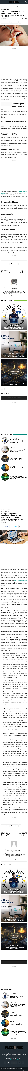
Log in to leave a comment (14, 397)
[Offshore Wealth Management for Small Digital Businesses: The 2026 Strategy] (5, 477)
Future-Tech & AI (13, 466)
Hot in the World (14, 6)
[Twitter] (23, 1063)
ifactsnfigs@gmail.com (14, 1059)
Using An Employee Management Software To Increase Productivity (21, 272)
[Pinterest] (15, 1063)
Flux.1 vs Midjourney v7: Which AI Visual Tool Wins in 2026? (18, 468)
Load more (13, 483)
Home (2, 6)
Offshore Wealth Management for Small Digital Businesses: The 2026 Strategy (18, 477)
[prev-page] (2, 388)
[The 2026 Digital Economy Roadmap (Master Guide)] (14, 372)
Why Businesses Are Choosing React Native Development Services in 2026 (14, 355)
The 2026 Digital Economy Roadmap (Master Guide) (14, 383)
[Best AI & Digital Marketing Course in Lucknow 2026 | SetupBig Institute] (14, 316)
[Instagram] (8, 1063)
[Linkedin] (12, 1063)
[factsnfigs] (14, 2)
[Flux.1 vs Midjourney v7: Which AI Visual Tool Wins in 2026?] (5, 468)
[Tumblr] (19, 1063)
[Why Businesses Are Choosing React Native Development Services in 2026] (14, 344)
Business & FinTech (14, 353)
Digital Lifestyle (7, 6)
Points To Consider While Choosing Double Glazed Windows (7, 272)
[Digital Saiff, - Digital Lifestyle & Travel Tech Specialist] (2, 16)
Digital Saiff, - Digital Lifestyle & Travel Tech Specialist (14, 16)
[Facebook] (5, 1063)
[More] (19, 22)
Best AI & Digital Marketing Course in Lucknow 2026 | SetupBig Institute (14, 328)
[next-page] (4, 388)
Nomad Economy (13, 474)
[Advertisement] (14, 63)
